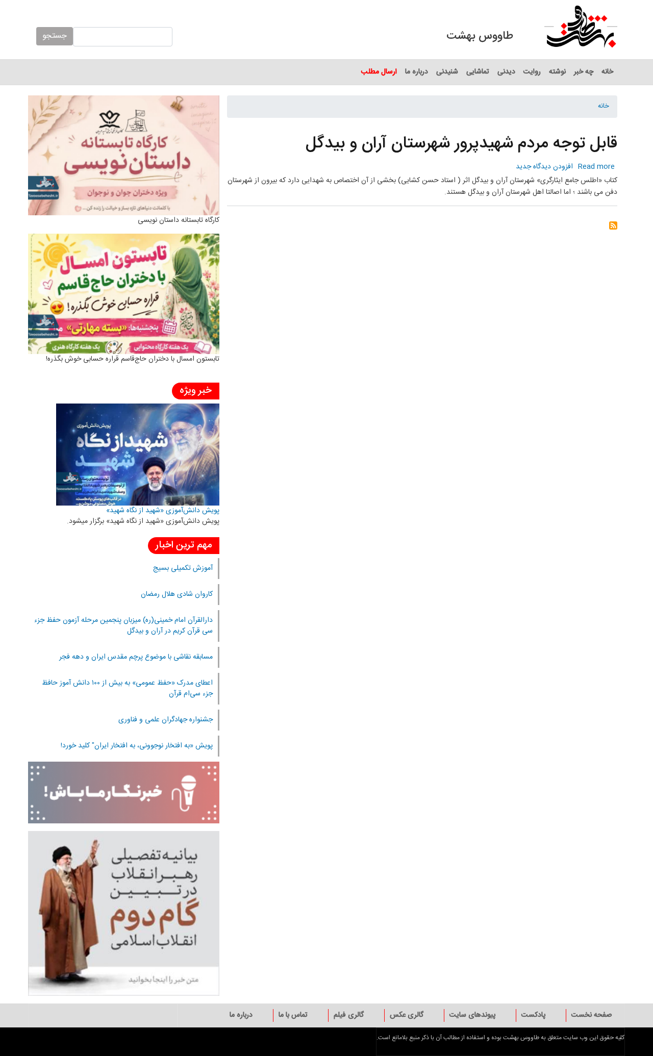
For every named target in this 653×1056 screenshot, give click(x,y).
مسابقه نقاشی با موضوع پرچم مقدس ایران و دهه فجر (136, 657)
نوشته (557, 72)
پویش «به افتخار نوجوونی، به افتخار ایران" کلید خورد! (137, 746)
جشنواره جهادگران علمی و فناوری (165, 720)
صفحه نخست (591, 1015)
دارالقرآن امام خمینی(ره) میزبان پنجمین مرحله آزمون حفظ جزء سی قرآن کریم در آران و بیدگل (123, 625)
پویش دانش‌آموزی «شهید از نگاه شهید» (162, 511)
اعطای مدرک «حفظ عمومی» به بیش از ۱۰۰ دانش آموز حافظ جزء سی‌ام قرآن (127, 688)
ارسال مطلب (379, 72)
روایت (532, 72)
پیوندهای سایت (472, 1015)
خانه (607, 72)
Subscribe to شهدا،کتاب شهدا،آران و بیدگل (613, 229)
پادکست (533, 1015)
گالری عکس (406, 1015)
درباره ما (416, 72)
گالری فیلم (349, 1015)
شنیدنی (447, 72)
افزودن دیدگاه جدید (544, 167)
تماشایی (477, 72)
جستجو (54, 36)
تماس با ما (293, 1015)
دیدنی (506, 72)
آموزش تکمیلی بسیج (183, 568)
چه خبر (583, 72)
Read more (596, 167)
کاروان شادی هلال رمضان (177, 594)
